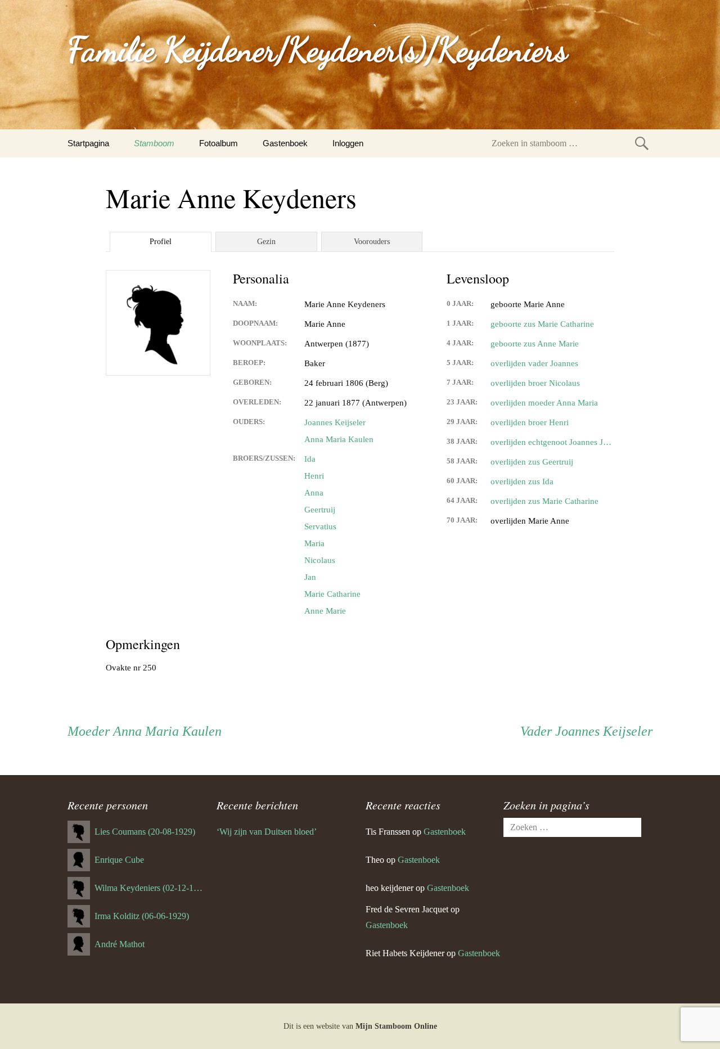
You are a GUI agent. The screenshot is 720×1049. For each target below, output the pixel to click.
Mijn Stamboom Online (396, 1026)
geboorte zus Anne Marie (534, 343)
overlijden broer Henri (529, 422)
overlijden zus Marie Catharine (544, 501)
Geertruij (319, 509)
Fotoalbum (218, 143)
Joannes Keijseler (335, 422)
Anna (313, 492)
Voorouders (372, 241)
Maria (314, 543)
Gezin (266, 241)
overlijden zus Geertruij (531, 461)
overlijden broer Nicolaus (535, 383)
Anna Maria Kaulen (339, 439)
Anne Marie (325, 610)
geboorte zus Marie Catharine (542, 323)
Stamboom (154, 143)
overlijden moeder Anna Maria (544, 402)
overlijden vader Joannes (534, 363)
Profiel (161, 241)
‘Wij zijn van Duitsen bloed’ (267, 831)
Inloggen (347, 143)
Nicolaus (319, 560)
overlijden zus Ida (522, 481)
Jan (310, 577)
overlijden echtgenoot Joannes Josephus (552, 442)
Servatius (320, 526)
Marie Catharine (332, 593)
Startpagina (88, 143)
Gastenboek (285, 143)
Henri (314, 475)
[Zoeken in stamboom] (641, 143)
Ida (310, 458)
